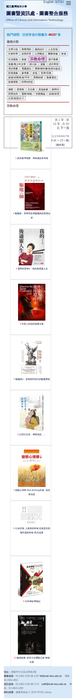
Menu (68, 2)
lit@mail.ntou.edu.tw (51, 676)
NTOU (59, 1)
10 (54, 140)
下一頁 (64, 127)
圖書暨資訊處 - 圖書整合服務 (37, 13)
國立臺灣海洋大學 (16, 6)
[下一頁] (64, 140)
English (48, 1)
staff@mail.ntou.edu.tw (54, 684)
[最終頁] (60, 144)
